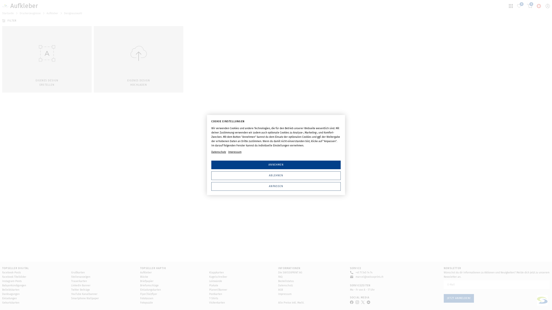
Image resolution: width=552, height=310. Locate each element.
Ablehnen (276, 175)
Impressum (235, 151)
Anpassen (276, 186)
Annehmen (276, 164)
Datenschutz (218, 151)
